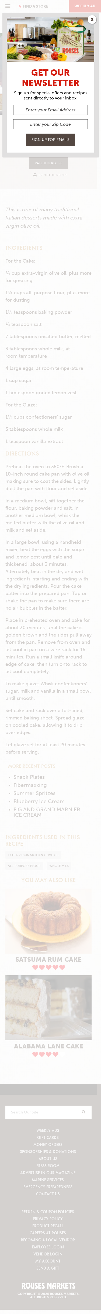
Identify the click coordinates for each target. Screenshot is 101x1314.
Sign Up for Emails (50, 139)
